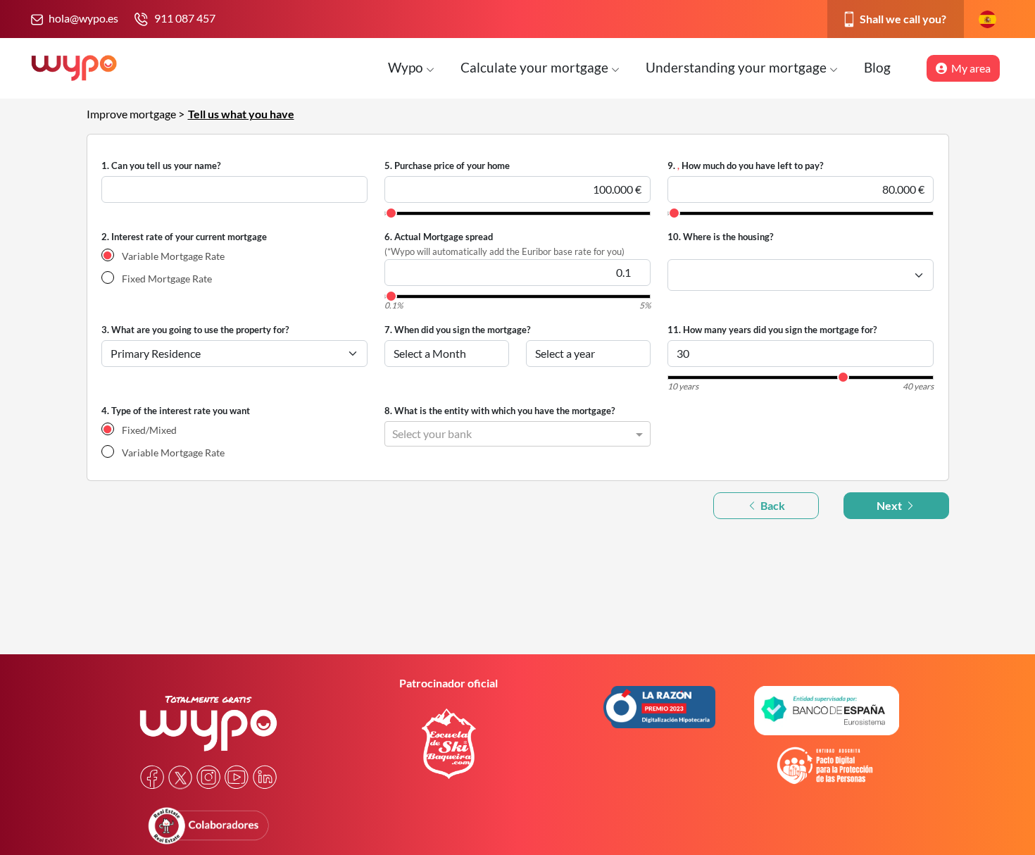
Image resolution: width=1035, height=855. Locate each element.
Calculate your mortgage (535, 67)
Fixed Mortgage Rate (167, 279)
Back (771, 505)
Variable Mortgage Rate (173, 256)
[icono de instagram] (208, 777)
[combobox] (503, 431)
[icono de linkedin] (265, 777)
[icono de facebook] (152, 777)
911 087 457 (184, 18)
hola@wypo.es (83, 18)
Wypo (407, 67)
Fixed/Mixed (149, 430)
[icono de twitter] (180, 777)
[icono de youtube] (236, 777)
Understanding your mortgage (737, 67)
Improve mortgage (132, 113)
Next (890, 505)
